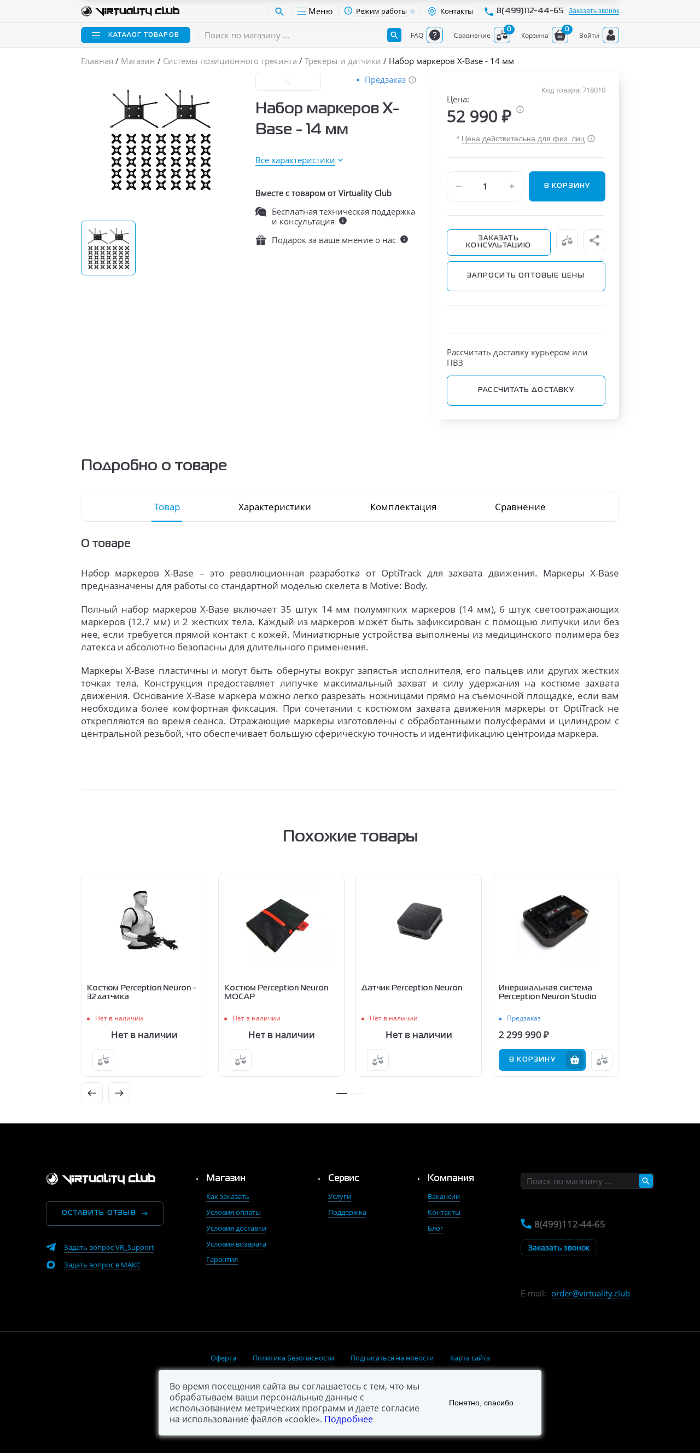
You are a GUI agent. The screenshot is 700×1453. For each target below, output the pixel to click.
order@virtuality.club (590, 1293)
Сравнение (520, 506)
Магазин (226, 1179)
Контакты (444, 1212)
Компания (451, 1179)
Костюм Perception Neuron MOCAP (276, 992)
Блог (436, 1228)
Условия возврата (236, 1244)
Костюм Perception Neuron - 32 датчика (141, 992)
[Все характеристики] (299, 160)
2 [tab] (358, 1093)
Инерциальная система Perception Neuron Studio (548, 992)
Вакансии (444, 1196)
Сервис (343, 1179)
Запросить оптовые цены (526, 276)
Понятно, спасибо (481, 1402)
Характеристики (274, 506)
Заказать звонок (594, 11)
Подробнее (348, 1419)
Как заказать (227, 1196)
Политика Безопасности (293, 1358)
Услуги (339, 1196)
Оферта (223, 1358)
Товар (167, 506)
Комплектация (403, 506)
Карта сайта (470, 1358)
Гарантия (222, 1259)
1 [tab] (341, 1093)
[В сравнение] (567, 240)
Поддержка (347, 1212)
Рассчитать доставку (526, 390)
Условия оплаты (233, 1212)
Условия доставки (236, 1228)
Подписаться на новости (392, 1358)
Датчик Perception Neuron (411, 988)
